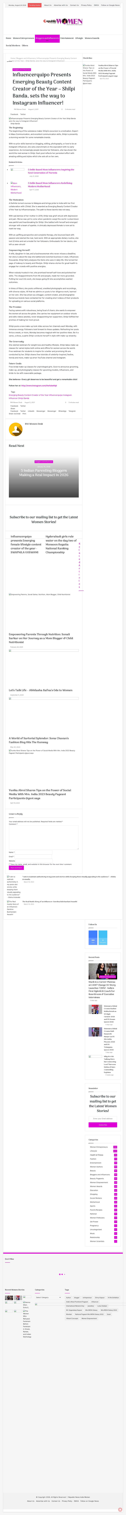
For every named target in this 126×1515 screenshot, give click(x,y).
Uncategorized (96, 1229)
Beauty (93, 1171)
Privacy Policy (86, 5)
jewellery (91, 1306)
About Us (47, 5)
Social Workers (13, 45)
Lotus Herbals (102, 1306)
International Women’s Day (75, 1306)
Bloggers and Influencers (47, 38)
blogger (76, 1298)
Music (92, 1233)
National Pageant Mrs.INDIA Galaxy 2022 (89, 1314)
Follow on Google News (110, 5)
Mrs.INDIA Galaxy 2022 (109, 1310)
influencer (94, 1302)
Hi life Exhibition (113, 1298)
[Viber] (10, 1511)
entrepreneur (87, 1298)
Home (8, 38)
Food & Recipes (96, 1210)
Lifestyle (79, 38)
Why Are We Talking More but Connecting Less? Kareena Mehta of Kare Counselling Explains (110, 1064)
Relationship (95, 1237)
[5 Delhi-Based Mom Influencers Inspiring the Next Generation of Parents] (18, 1303)
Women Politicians (97, 1218)
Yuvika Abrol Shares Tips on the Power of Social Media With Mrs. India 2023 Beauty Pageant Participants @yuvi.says (108, 70)
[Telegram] (9, 1511)
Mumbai (69, 1314)
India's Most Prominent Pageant (77, 1302)
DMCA (96, 5)
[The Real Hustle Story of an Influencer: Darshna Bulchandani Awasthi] (14, 908)
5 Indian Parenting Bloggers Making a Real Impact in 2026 (43, 473)
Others (25, 45)
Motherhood (95, 1202)
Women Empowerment (99, 1182)
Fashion (93, 1159)
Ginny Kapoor (99, 1298)
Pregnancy (94, 1226)
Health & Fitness (96, 1155)
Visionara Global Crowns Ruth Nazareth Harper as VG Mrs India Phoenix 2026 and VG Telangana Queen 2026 (110, 1039)
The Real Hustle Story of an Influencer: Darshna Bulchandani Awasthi (49, 901)
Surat (109, 1314)
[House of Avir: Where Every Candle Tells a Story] (18, 1312)
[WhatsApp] (7, 1511)
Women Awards (92, 38)
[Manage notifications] (120, 1510)
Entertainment (67, 38)
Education (94, 1190)
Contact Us (74, 5)
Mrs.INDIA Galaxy (91, 1310)
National (93, 1214)
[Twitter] (6, 1511)
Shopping (93, 1194)
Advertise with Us (61, 5)
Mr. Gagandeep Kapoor (74, 1310)
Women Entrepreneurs (23, 38)
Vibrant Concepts (72, 1318)
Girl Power (94, 1222)
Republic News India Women (79, 1497)
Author (68, 1298)
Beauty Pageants (97, 1178)
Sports (92, 1206)
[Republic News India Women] (63, 21)
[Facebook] (4, 1511)
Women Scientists (97, 1241)
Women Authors (96, 1167)
